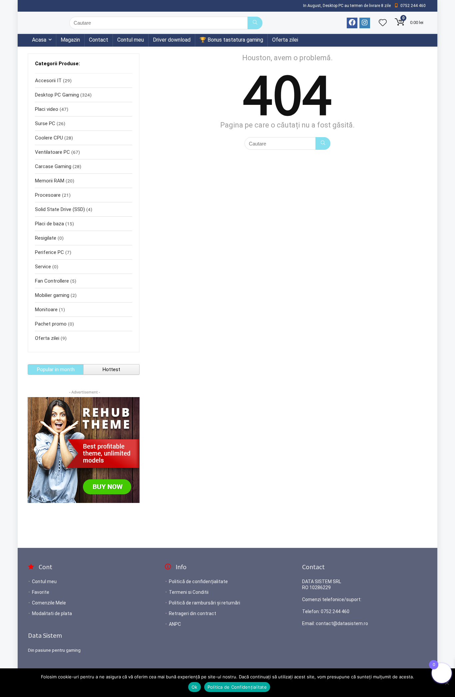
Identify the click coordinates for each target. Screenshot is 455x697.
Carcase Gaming (53, 166)
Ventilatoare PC (52, 152)
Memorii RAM (49, 181)
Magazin (70, 40)
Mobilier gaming (52, 295)
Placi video (46, 109)
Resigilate (45, 238)
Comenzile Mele (49, 602)
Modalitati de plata (52, 613)
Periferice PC (49, 252)
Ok (195, 687)
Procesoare (48, 195)
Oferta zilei (285, 40)
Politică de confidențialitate (198, 581)
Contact (98, 40)
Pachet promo (51, 324)
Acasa (39, 40)
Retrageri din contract (192, 613)
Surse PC (45, 123)
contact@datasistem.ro (342, 623)
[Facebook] (352, 23)
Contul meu (130, 40)
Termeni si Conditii (189, 592)
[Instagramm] (364, 23)
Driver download (172, 40)
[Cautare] (254, 23)
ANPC (175, 624)
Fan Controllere (52, 281)
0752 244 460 (335, 611)
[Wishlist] (383, 23)
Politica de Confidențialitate (237, 687)
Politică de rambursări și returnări (204, 602)
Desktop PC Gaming (57, 95)
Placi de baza (49, 224)
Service (43, 267)
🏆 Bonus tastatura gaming (231, 40)
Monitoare (46, 310)
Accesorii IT (48, 81)
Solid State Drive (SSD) (60, 209)
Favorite (40, 592)
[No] (446, 682)
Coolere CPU (49, 138)
